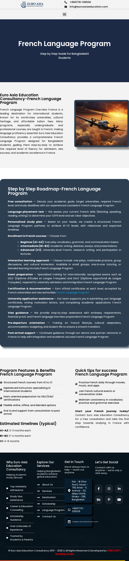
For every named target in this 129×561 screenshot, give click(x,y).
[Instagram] (108, 489)
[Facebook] (98, 489)
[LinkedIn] (119, 489)
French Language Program (72, 292)
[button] (64, 14)
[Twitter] (119, 500)
